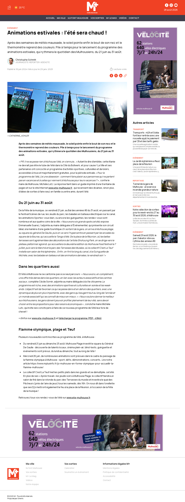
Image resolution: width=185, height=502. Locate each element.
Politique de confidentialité (116, 472)
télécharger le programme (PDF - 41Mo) (80, 318)
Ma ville (30, 463)
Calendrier (69, 468)
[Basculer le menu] (9, 7)
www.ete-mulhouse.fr (60, 187)
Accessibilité (109, 476)
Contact (134, 18)
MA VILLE (61, 18)
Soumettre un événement (76, 472)
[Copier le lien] (125, 75)
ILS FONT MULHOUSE (78, 18)
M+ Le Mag (111, 18)
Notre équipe (32, 484)
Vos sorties (97, 18)
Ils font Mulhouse (34, 468)
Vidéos (122, 18)
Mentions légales (111, 468)
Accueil (50, 18)
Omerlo (20, 498)
